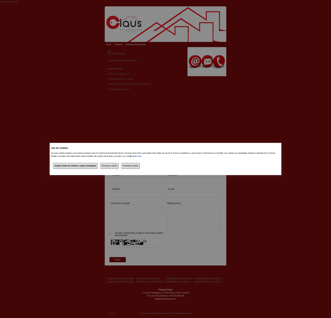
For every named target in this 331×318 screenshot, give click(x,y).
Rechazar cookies (109, 166)
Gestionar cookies (130, 166)
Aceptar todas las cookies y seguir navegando (75, 166)
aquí (139, 156)
